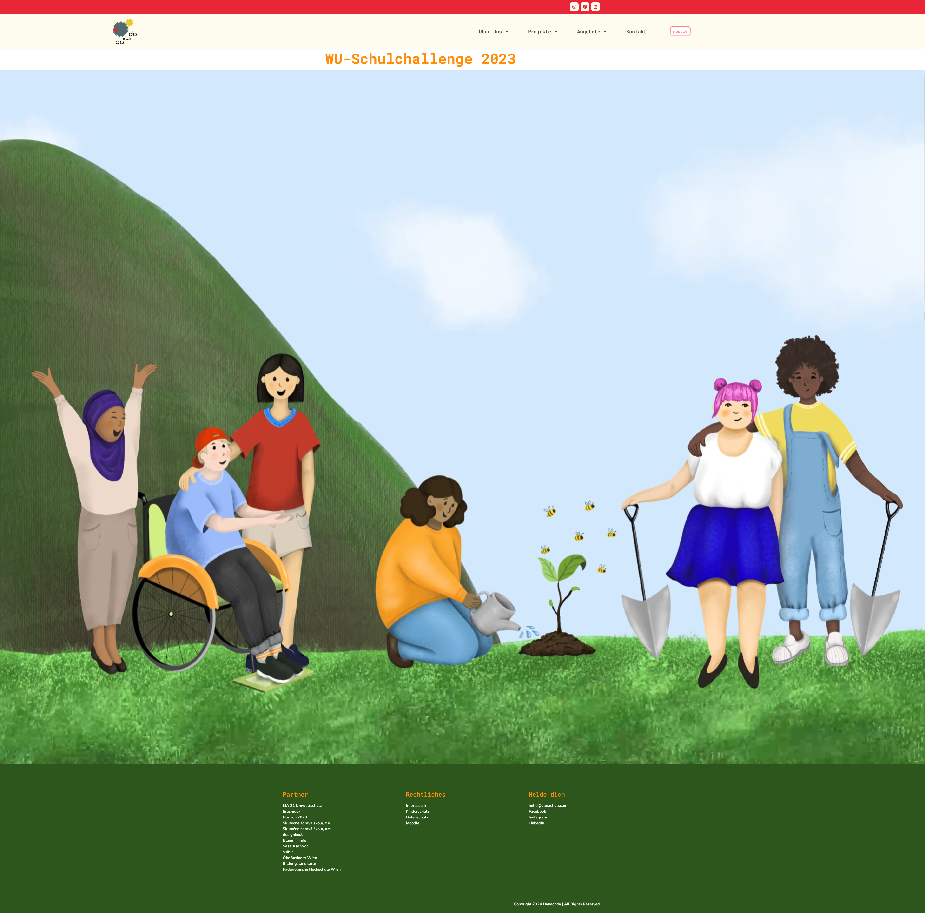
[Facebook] (585, 6)
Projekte (539, 31)
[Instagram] (574, 6)
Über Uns (490, 31)
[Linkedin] (595, 6)
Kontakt (636, 31)
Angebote (588, 31)
